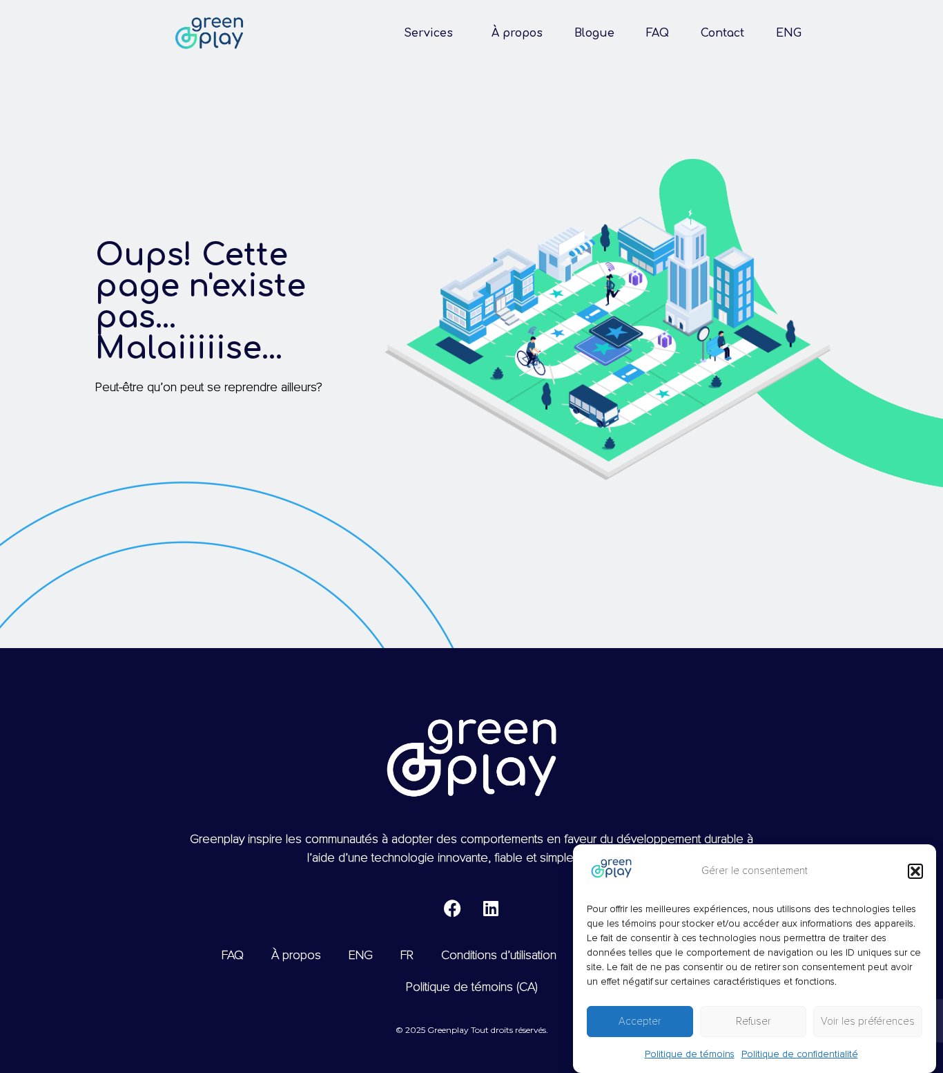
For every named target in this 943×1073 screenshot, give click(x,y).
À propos (517, 33)
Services (428, 33)
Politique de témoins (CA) (472, 986)
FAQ (657, 33)
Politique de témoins (690, 1054)
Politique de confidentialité (799, 1054)
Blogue (594, 33)
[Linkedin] (491, 908)
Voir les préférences (868, 1022)
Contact (722, 33)
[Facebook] (453, 908)
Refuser (753, 1022)
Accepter (640, 1022)
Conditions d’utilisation (498, 954)
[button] (915, 871)
